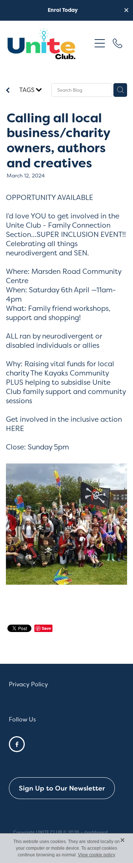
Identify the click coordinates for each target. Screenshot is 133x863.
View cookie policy (96, 854)
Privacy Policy (28, 684)
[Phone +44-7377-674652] (117, 43)
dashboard (96, 832)
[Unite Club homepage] (49, 43)
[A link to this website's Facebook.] (17, 744)
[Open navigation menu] (100, 43)
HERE (15, 428)
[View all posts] (8, 91)
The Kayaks (50, 372)
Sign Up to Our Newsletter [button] (62, 788)
